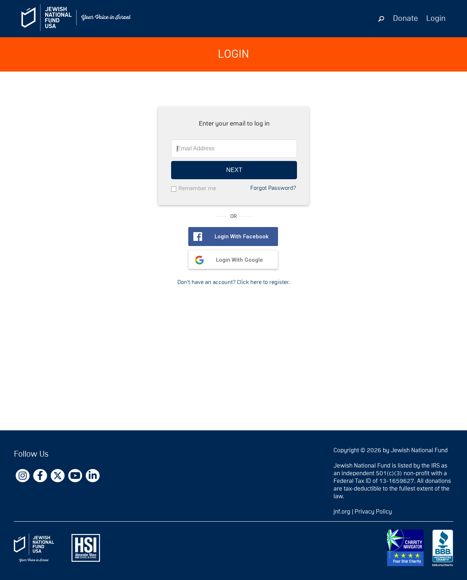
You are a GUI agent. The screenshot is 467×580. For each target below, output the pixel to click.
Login (435, 19)
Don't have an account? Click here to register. (233, 282)
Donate (405, 19)
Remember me (197, 188)
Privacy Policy (373, 511)
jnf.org (341, 511)
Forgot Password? (273, 188)
